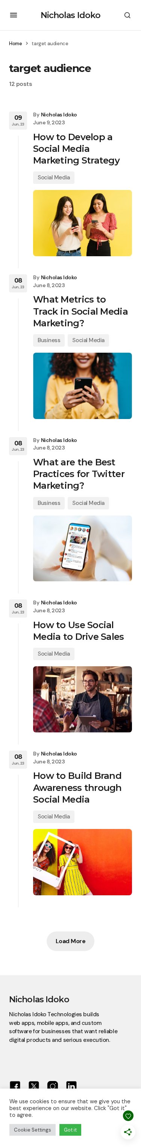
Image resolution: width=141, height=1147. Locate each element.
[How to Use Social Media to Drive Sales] (82, 699)
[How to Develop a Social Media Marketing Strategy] (82, 223)
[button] (13, 15)
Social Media (54, 177)
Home (15, 43)
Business (49, 340)
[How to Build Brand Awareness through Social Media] (82, 862)
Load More (71, 941)
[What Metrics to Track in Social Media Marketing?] (82, 386)
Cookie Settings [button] (32, 1130)
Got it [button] (70, 1130)
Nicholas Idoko (71, 15)
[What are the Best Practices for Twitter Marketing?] (82, 548)
